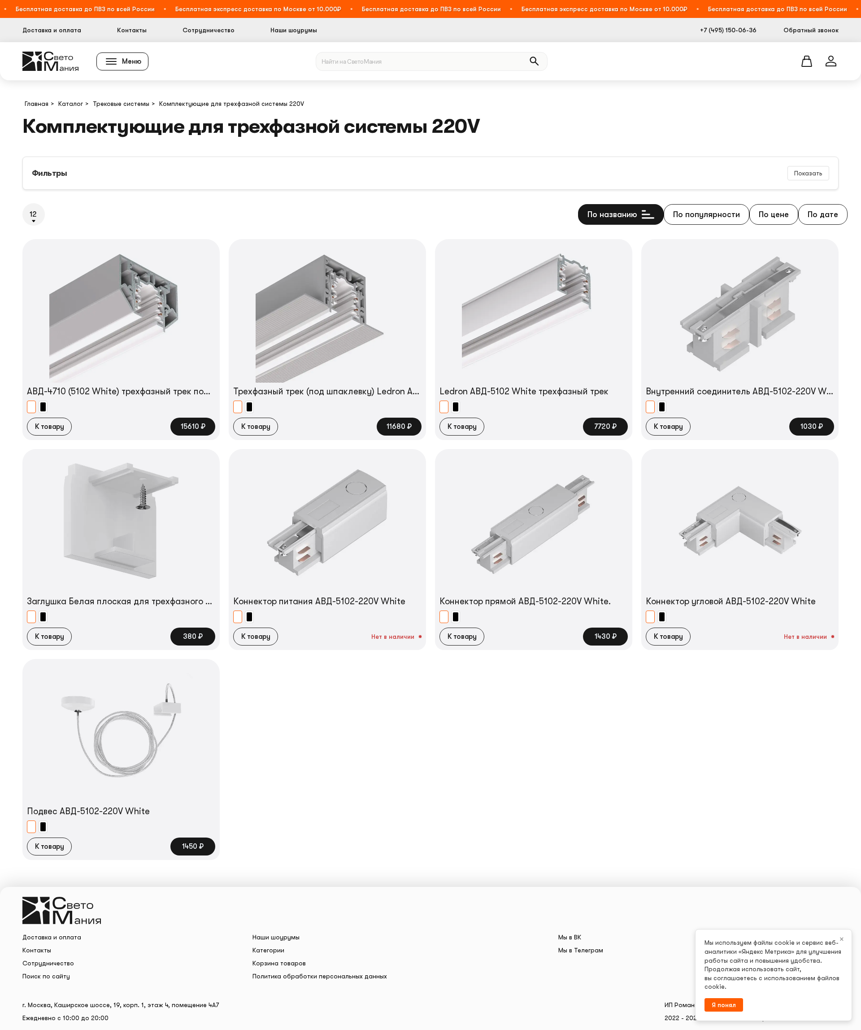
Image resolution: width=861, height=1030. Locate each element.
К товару (49, 427)
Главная (36, 103)
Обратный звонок (811, 30)
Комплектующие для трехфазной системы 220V (231, 103)
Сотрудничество (209, 30)
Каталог (70, 103)
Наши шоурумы (293, 30)
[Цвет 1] (31, 407)
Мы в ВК (569, 937)
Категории (268, 950)
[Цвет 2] (43, 407)
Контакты (132, 30)
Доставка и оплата (51, 30)
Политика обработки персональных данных (319, 976)
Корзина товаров (279, 963)
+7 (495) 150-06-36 (728, 30)
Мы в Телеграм (580, 950)
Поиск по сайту (46, 976)
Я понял (724, 1004)
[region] (430, 146)
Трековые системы (121, 103)
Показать (808, 173)
